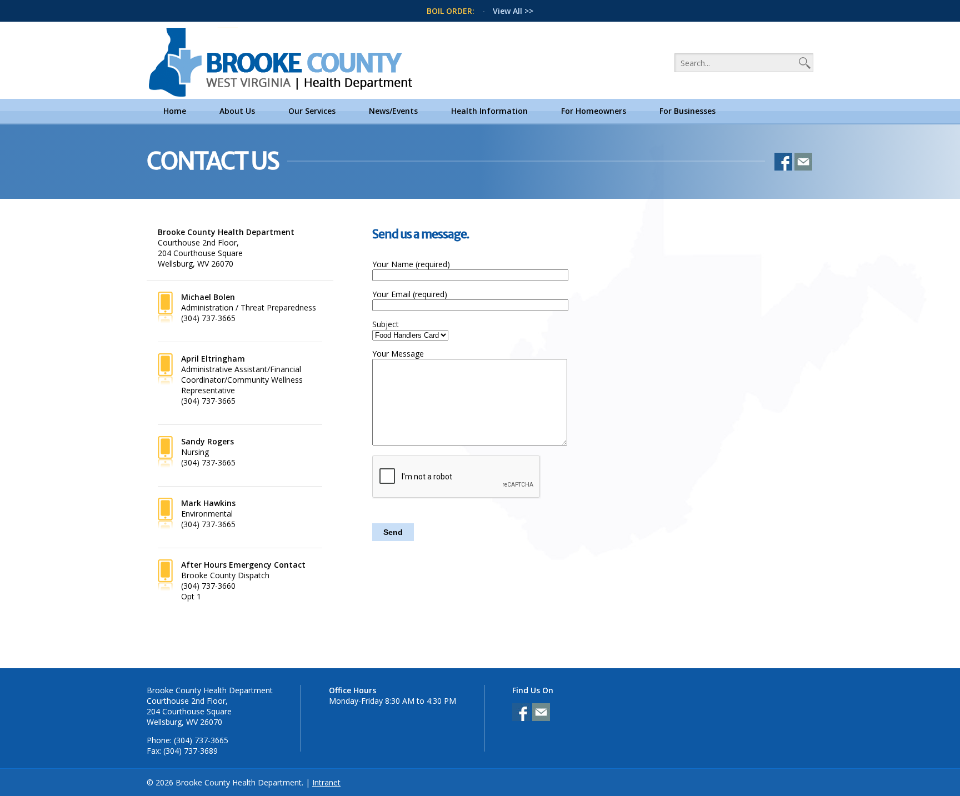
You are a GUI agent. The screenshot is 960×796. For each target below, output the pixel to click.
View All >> (513, 11)
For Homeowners (593, 111)
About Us (237, 111)
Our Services (312, 111)
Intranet (326, 782)
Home (174, 111)
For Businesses (687, 111)
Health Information (489, 111)
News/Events (393, 111)
